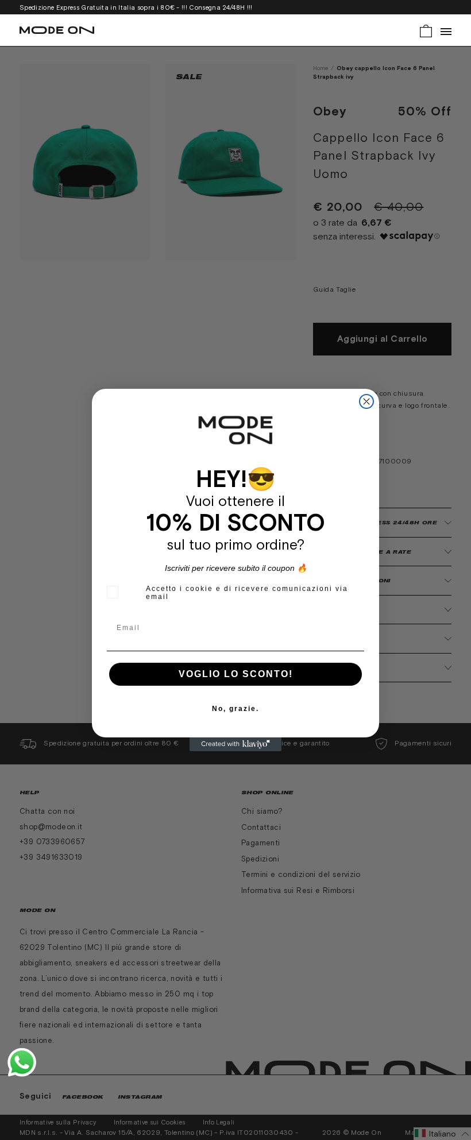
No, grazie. (235, 709)
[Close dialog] (366, 401)
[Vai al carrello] (426, 30)
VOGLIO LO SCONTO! (236, 674)
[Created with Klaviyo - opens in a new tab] (235, 744)
